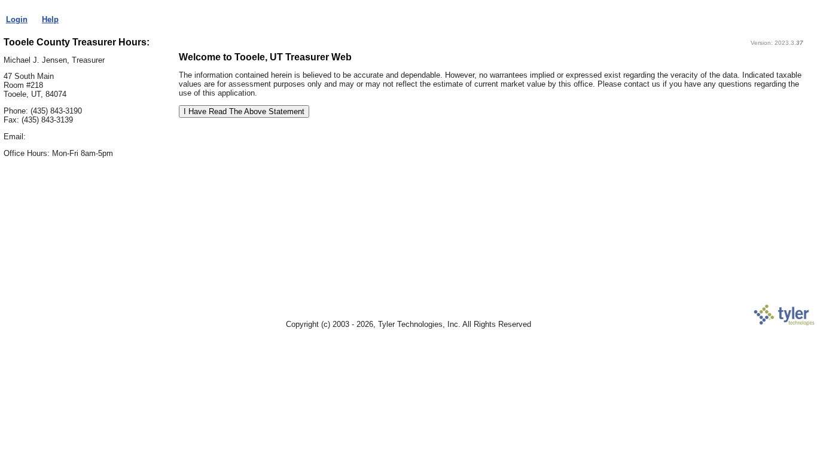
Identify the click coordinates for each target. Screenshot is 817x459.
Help (50, 19)
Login (17, 19)
